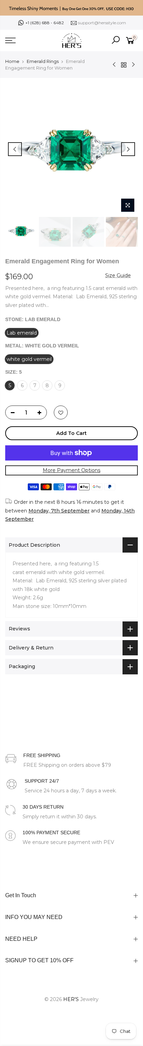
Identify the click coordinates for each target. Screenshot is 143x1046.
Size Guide (118, 275)
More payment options (71, 470)
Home (12, 61)
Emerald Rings (43, 61)
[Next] (128, 149)
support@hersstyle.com (102, 22)
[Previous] (15, 149)
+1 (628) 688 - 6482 (44, 22)
